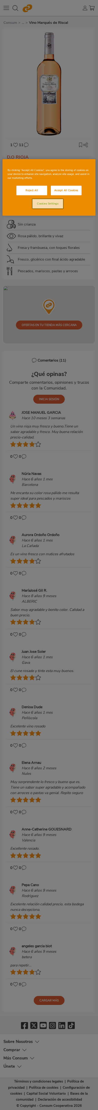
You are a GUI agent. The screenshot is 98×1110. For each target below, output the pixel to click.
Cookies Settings (47, 203)
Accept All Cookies (66, 190)
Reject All (32, 190)
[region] (49, 187)
